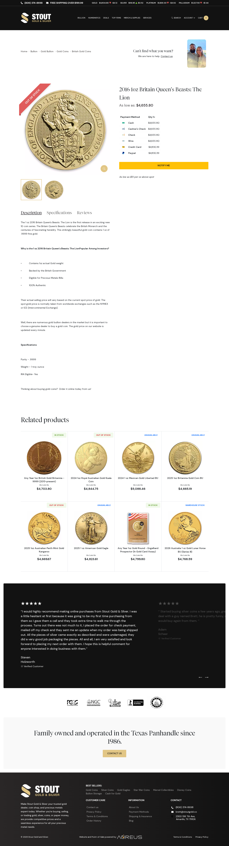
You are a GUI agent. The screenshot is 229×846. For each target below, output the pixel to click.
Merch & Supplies (132, 18)
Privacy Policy (94, 811)
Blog (131, 820)
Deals (106, 18)
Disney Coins (184, 789)
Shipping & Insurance (140, 816)
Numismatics (94, 18)
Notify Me (164, 165)
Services (147, 18)
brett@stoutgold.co (186, 811)
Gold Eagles (123, 789)
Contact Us (114, 753)
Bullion (81, 18)
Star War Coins (142, 789)
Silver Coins (107, 789)
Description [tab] (31, 212)
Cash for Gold (112, 793)
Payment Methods (139, 811)
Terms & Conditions (97, 816)
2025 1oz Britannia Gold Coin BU (185, 478)
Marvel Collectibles (163, 789)
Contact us (167, 56)
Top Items (116, 18)
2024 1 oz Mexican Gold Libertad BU (138, 478)
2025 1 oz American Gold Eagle (91, 548)
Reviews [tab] (84, 212)
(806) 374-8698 (33, 2)
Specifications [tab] (59, 212)
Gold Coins (92, 789)
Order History (94, 820)
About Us (134, 807)
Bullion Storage (94, 793)
